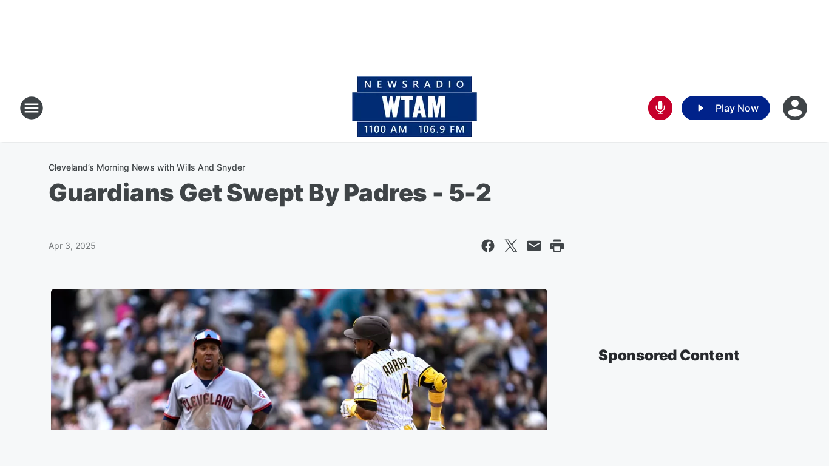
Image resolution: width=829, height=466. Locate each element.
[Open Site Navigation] (31, 108)
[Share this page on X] (510, 245)
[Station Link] (414, 108)
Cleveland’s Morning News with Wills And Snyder (147, 167)
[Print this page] (557, 245)
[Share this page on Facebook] (487, 245)
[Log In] (796, 108)
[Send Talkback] (660, 108)
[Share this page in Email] (534, 245)
